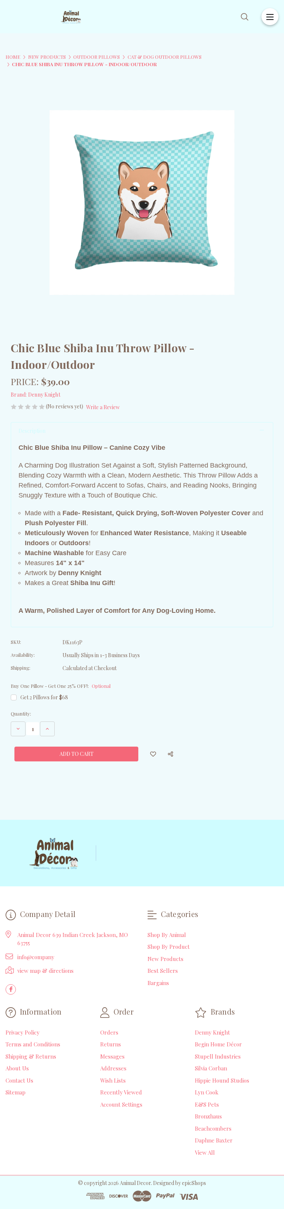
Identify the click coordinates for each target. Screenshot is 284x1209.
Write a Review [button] (103, 407)
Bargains (158, 982)
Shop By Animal (167, 934)
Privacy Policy (23, 1032)
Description (31, 430)
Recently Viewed (121, 1092)
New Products (165, 958)
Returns (110, 1044)
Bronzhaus (208, 1116)
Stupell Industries (218, 1056)
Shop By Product (169, 946)
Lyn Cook (207, 1092)
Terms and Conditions (33, 1044)
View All (205, 1152)
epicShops (194, 1182)
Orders (109, 1032)
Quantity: (21, 713)
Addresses (113, 1068)
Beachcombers (213, 1128)
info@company (35, 957)
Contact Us (19, 1080)
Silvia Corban (211, 1068)
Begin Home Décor (218, 1044)
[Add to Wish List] (153, 754)
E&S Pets (207, 1104)
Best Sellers (163, 970)
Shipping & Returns (31, 1056)
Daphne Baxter (214, 1140)
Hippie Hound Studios (222, 1080)
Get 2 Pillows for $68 (44, 697)
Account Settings (121, 1104)
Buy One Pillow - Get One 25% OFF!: (61, 686)
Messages (112, 1056)
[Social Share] (170, 754)
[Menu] (269, 16)
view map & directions (45, 970)
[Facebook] (11, 989)
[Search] (244, 17)
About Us (17, 1068)
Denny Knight (212, 1032)
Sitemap (16, 1092)
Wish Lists (113, 1080)
